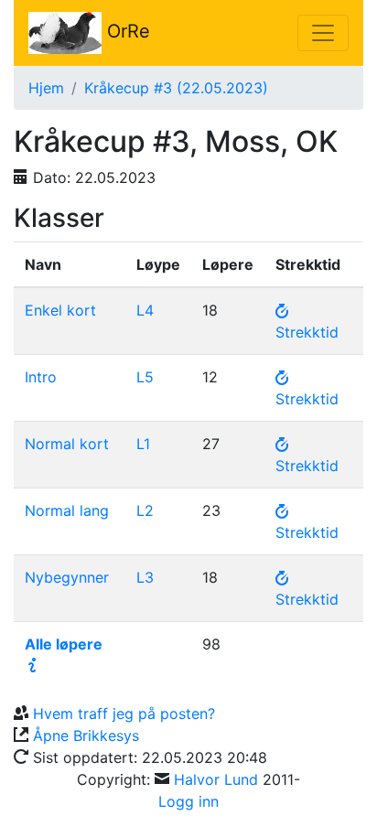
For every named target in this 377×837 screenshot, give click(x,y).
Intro (41, 377)
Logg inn (188, 801)
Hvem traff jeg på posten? (124, 713)
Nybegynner (67, 577)
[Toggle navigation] (323, 33)
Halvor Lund (216, 779)
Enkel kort (60, 310)
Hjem (46, 88)
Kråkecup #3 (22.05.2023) (176, 88)
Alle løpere (63, 644)
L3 (145, 577)
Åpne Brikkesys (86, 735)
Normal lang (67, 510)
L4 (145, 310)
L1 (143, 444)
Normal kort (67, 444)
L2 (145, 510)
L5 (145, 377)
